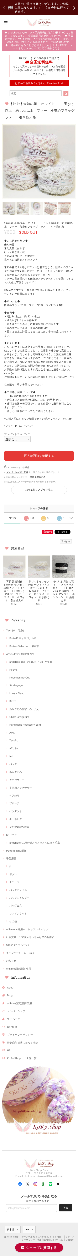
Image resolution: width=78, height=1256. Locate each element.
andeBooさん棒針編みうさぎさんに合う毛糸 (34, 842)
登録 (65, 1207)
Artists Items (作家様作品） (21, 654)
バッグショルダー (19, 897)
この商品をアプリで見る (39, 489)
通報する (65, 541)
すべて (13, 518)
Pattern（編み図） (16, 850)
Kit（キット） (14, 834)
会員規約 (70, 1239)
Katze (12, 701)
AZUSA (13, 748)
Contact (12, 1026)
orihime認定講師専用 (19, 1003)
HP (9, 1050)
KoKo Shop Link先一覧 (22, 1058)
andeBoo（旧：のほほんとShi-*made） (32, 661)
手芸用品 (11, 858)
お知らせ (11, 960)
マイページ (13, 1018)
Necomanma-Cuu (19, 677)
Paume (13, 669)
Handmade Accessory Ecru (25, 724)
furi (11, 756)
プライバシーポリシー (20, 1034)
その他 (13, 921)
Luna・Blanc (16, 693)
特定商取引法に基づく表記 (22, 1042)
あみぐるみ (15, 772)
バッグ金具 (15, 905)
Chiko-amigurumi (19, 716)
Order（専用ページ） (18, 944)
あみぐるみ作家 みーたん (24, 709)
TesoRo (13, 740)
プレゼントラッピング (17, 434)
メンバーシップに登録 (17, 472)
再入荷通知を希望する (39, 455)
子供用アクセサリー (20, 787)
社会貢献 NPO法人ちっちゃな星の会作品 (30, 937)
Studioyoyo (16, 685)
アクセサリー (16, 779)
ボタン (13, 874)
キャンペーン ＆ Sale (20, 952)
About (10, 987)
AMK (12, 732)
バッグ (13, 764)
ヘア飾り (14, 795)
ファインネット (18, 913)
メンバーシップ (16, 1011)
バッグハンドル (18, 890)
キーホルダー (16, 819)
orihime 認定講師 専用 (18, 968)
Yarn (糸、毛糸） (15, 630)
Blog (10, 995)
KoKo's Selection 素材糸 (24, 646)
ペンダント (15, 811)
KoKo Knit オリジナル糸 (22, 638)
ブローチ (14, 803)
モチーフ (14, 882)
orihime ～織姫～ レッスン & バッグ (27, 929)
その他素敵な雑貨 (19, 826)
